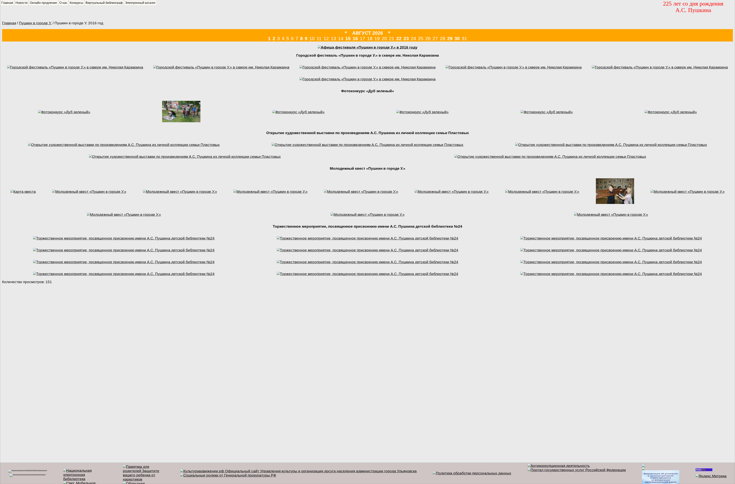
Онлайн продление (43, 2)
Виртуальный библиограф (104, 2)
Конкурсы (76, 2)
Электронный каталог (140, 2)
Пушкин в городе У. (35, 23)
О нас (63, 2)
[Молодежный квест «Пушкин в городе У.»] (89, 192)
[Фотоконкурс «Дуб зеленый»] (64, 112)
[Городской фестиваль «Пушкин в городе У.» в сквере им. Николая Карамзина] (75, 67)
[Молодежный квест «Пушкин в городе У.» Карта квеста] (23, 192)
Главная (9, 23)
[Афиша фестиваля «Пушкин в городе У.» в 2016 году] (367, 47)
